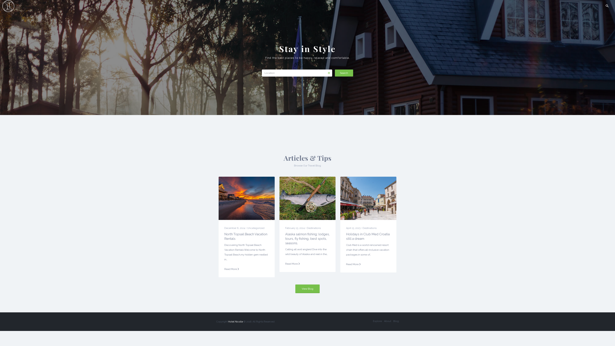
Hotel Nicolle (235, 321)
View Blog (307, 288)
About (387, 321)
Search (344, 73)
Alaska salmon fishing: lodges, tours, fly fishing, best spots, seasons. (307, 238)
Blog (396, 321)
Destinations (314, 228)
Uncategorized (255, 228)
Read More (230, 269)
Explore (377, 321)
